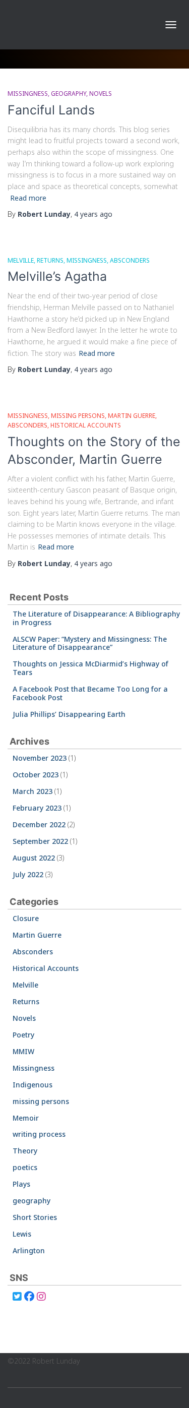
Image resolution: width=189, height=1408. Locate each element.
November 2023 (40, 758)
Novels (100, 93)
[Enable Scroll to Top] (169, 1387)
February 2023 (37, 808)
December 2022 (39, 824)
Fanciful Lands (51, 109)
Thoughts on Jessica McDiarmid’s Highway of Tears (90, 668)
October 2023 (35, 774)
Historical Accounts (85, 425)
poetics (25, 1167)
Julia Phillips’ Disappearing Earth (69, 714)
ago (93, 214)
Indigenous (32, 1084)
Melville (21, 260)
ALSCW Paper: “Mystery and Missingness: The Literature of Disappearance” (90, 643)
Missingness (28, 93)
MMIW (23, 1051)
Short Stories (35, 1217)
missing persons (78, 415)
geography (68, 93)
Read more (28, 198)
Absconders (130, 260)
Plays (21, 1184)
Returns (50, 260)
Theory (25, 1150)
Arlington (29, 1250)
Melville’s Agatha (57, 276)
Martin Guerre (131, 415)
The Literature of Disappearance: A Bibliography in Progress (96, 618)
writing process (39, 1134)
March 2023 (32, 791)
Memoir (26, 1118)
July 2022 (28, 874)
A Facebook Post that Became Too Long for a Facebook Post (90, 693)
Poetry (23, 1034)
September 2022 (40, 841)
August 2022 (34, 858)
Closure (26, 918)
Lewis (22, 1234)
